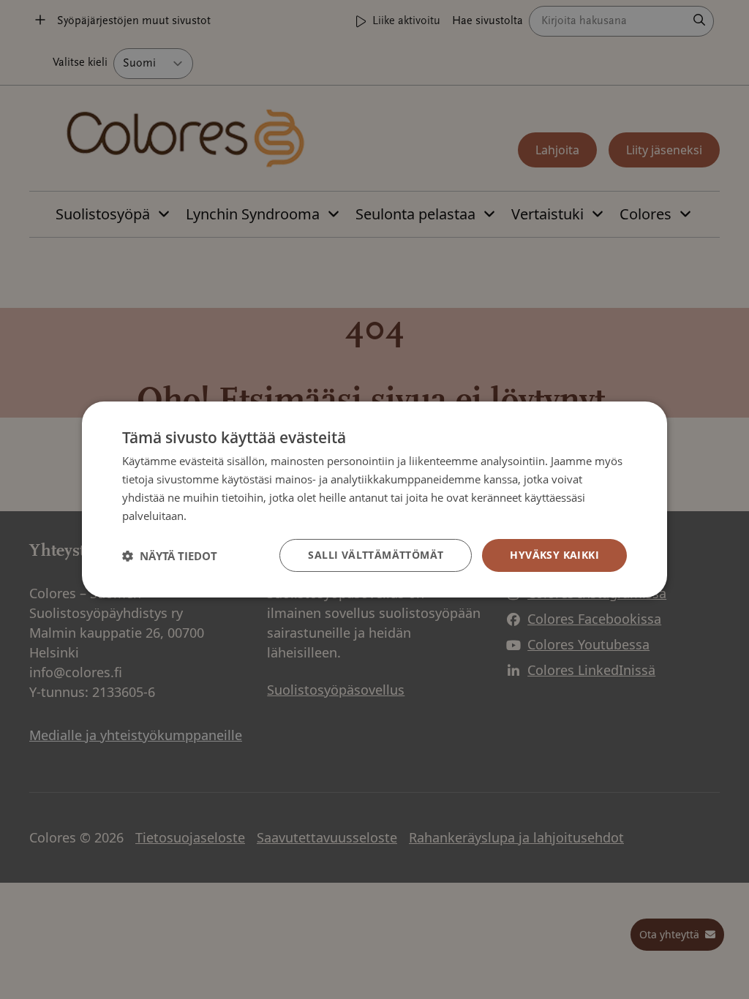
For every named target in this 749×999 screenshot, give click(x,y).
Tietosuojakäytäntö (237, 515)
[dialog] (374, 499)
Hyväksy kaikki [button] (554, 555)
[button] (169, 556)
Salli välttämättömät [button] (375, 555)
